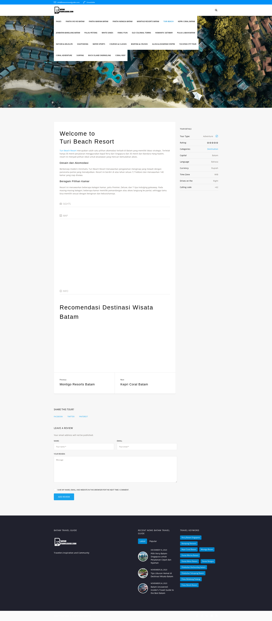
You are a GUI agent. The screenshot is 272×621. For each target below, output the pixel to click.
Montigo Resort (207, 549)
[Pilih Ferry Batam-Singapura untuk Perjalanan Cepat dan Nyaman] (142, 556)
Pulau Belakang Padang (191, 579)
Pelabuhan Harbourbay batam (193, 567)
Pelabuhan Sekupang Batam (193, 573)
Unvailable (91, 2)
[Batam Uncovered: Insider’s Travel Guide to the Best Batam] (142, 588)
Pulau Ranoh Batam (189, 585)
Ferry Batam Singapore (191, 537)
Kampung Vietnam (189, 543)
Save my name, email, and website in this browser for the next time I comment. (93, 490)
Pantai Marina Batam (190, 555)
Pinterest (83, 416)
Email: (119, 441)
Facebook (58, 416)
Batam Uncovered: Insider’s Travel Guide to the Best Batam (162, 590)
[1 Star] (208, 143)
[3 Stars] (212, 143)
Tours (62, 66)
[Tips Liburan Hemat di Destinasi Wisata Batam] (142, 573)
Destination (212, 149)
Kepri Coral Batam (134, 384)
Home (56, 66)
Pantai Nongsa (208, 561)
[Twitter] (202, 616)
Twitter (70, 416)
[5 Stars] (217, 143)
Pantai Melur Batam (189, 561)
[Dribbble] (216, 616)
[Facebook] (197, 616)
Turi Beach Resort (68, 150)
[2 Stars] (210, 143)
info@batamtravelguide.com (68, 2)
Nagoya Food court (77, 348)
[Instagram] (211, 616)
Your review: (59, 454)
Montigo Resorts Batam (77, 384)
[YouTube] (207, 616)
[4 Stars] (215, 143)
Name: (56, 441)
